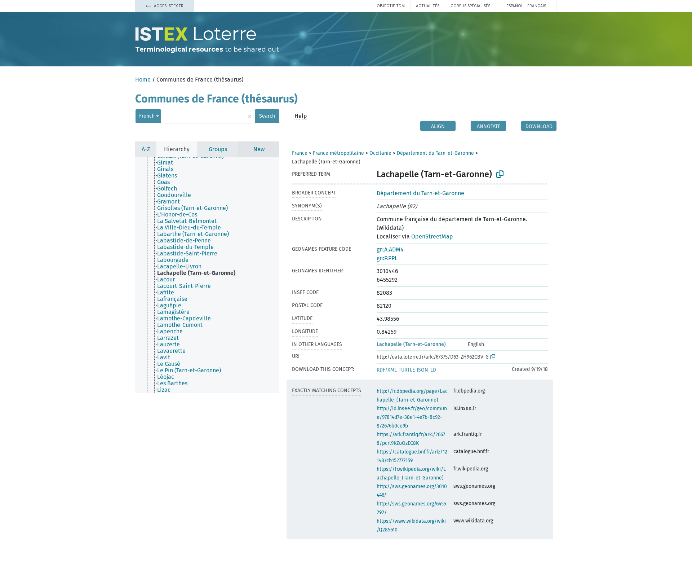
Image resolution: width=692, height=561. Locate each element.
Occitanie (380, 153)
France (299, 153)
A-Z (146, 149)
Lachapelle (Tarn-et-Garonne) (411, 344)
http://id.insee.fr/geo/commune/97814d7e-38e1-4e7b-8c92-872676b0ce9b (412, 417)
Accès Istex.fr (168, 6)
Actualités (427, 6)
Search (267, 116)
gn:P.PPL (387, 258)
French (147, 116)
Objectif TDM (391, 6)
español (514, 6)
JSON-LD (426, 370)
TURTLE (407, 370)
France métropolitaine (338, 153)
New (259, 149)
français (536, 6)
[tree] (207, 275)
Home (143, 79)
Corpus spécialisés (470, 6)
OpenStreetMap (432, 236)
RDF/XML (387, 370)
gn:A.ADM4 (390, 249)
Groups (218, 149)
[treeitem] (168, 162)
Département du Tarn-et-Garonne (435, 153)
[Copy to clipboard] (500, 174)
